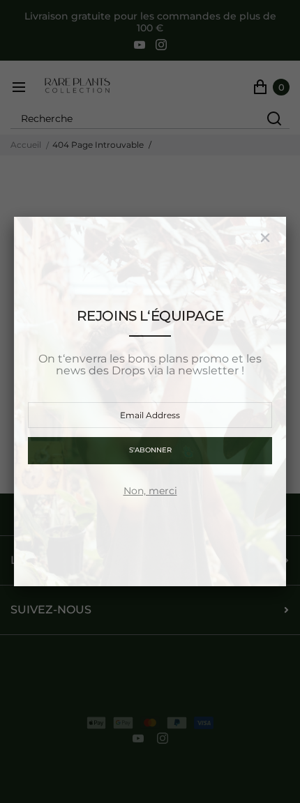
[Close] (265, 237)
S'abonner (150, 450)
